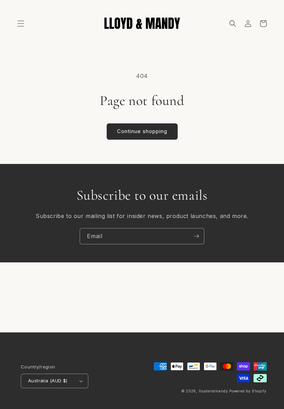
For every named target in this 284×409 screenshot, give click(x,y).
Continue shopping (142, 131)
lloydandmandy (213, 391)
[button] (20, 23)
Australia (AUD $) (48, 380)
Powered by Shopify (248, 391)
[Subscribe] (196, 236)
